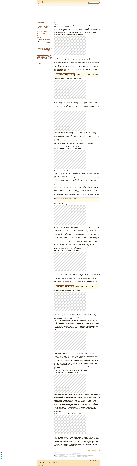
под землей (39, 55)
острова (46, 50)
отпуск (46, 51)
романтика (38, 57)
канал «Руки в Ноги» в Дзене (68, 447)
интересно (45, 48)
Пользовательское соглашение (43, 39)
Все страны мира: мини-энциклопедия (42, 29)
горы (51, 42)
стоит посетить (48, 60)
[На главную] (40, 2)
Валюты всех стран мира (42, 31)
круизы (42, 49)
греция (38, 43)
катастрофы (39, 49)
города (48, 42)
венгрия (38, 42)
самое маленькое (48, 58)
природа (50, 55)
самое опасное (46, 59)
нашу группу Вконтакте (79, 447)
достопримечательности (43, 44)
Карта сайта (39, 37)
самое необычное (40, 59)
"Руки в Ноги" (50, 462)
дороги (40, 43)
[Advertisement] (68, 13)
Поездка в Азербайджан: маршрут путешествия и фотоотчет (44, 24)
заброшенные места (40, 47)
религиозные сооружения (47, 56)
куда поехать (47, 49)
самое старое (44, 60)
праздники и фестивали (44, 55)
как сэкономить (49, 48)
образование (42, 50)
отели (43, 51)
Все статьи (59, 22)
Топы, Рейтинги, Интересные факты (43, 34)
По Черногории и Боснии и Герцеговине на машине (42, 27)
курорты (38, 50)
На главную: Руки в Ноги (55, 22)
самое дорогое (42, 58)
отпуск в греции (49, 51)
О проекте (39, 35)
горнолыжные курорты (43, 42)
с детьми (42, 57)
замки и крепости (46, 47)
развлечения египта (40, 56)
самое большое (47, 57)
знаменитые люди (40, 48)
